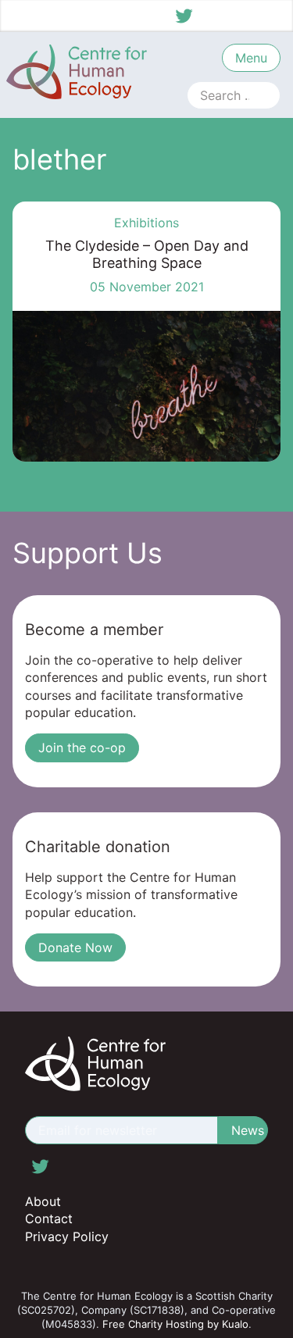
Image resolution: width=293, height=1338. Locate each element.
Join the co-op (82, 747)
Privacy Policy (67, 1236)
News (247, 1130)
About (43, 1201)
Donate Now (75, 947)
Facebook (213, 15)
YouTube (271, 15)
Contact (49, 1218)
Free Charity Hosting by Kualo (175, 1324)
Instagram (242, 15)
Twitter (184, 15)
